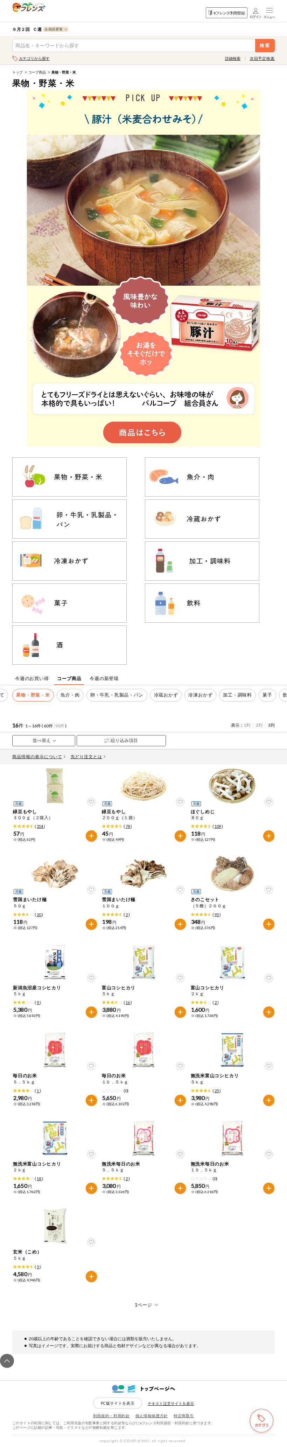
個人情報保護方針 (151, 1415)
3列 (271, 725)
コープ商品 (37, 72)
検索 (265, 45)
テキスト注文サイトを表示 (171, 1403)
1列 (247, 725)
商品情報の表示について (37, 756)
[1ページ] (144, 1304)
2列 (259, 725)
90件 (59, 725)
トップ (17, 72)
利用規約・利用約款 (111, 1415)
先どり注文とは (87, 756)
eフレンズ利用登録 (229, 13)
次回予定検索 (262, 58)
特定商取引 (184, 1415)
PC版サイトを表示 (118, 1403)
